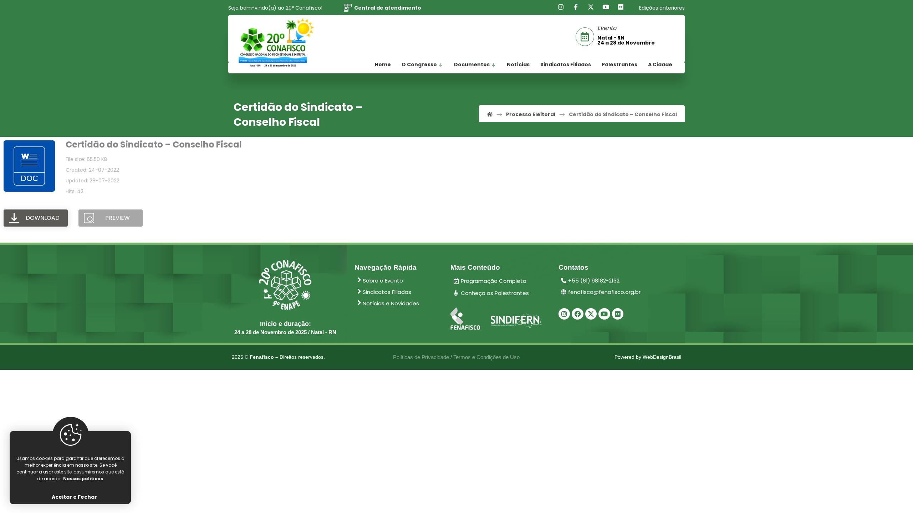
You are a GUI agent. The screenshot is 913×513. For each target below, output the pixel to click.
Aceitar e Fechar (74, 497)
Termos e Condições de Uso (486, 357)
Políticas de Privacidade (421, 357)
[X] (591, 7)
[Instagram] (561, 7)
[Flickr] (621, 7)
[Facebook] (576, 7)
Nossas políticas (83, 479)
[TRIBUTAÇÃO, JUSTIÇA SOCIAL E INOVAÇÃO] (276, 42)
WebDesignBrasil (662, 357)
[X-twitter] (591, 314)
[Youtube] (606, 7)
